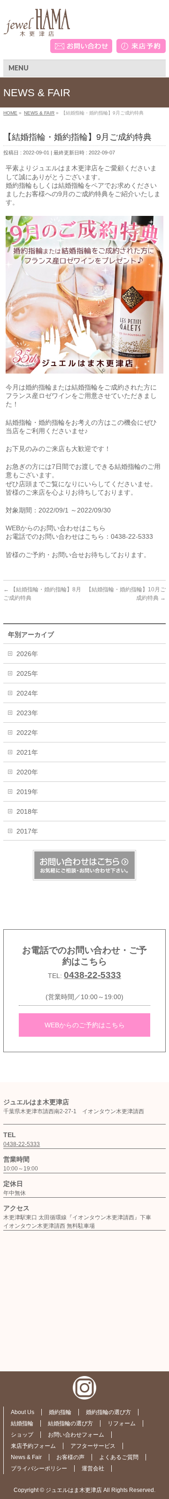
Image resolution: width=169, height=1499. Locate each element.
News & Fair (26, 1457)
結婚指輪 (22, 1423)
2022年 (27, 732)
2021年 (27, 752)
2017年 (27, 831)
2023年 (27, 713)
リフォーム (122, 1423)
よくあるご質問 (118, 1457)
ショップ (22, 1434)
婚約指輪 (60, 1412)
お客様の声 (70, 1457)
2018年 (27, 811)
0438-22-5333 (92, 975)
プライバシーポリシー (39, 1468)
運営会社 (93, 1468)
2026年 (27, 654)
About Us (22, 1412)
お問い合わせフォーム (76, 1434)
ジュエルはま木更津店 (74, 1490)
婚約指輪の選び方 (108, 1412)
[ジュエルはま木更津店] (36, 26)
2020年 (27, 772)
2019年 (27, 791)
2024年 (27, 693)
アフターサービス (92, 1446)
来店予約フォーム (33, 1446)
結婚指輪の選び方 (70, 1423)
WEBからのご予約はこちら (85, 1025)
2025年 (27, 673)
